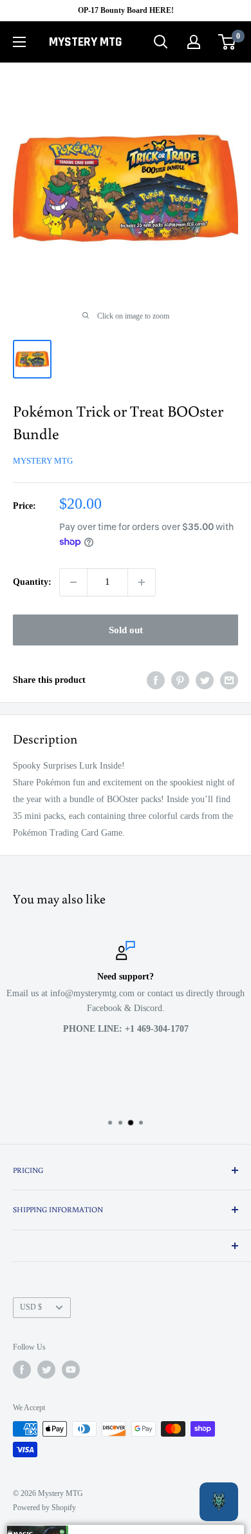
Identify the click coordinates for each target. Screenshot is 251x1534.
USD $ (31, 1307)
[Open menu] (19, 42)
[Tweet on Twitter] (205, 680)
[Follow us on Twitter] (46, 1370)
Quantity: (32, 582)
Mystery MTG (43, 461)
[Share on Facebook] (156, 680)
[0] (227, 42)
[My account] (193, 42)
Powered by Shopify (44, 1507)
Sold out (126, 630)
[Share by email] (229, 680)
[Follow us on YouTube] (71, 1370)
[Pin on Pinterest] (180, 680)
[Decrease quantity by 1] (73, 582)
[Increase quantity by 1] (141, 582)
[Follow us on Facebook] (22, 1370)
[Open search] (161, 42)
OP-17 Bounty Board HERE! (126, 10)
